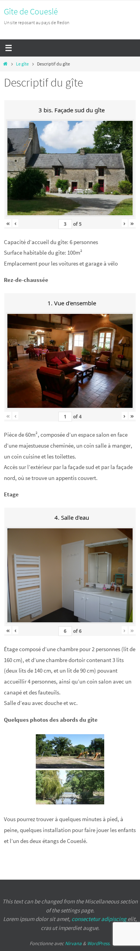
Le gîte (22, 64)
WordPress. (98, 943)
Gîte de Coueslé (31, 11)
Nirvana (73, 943)
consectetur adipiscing (99, 919)
